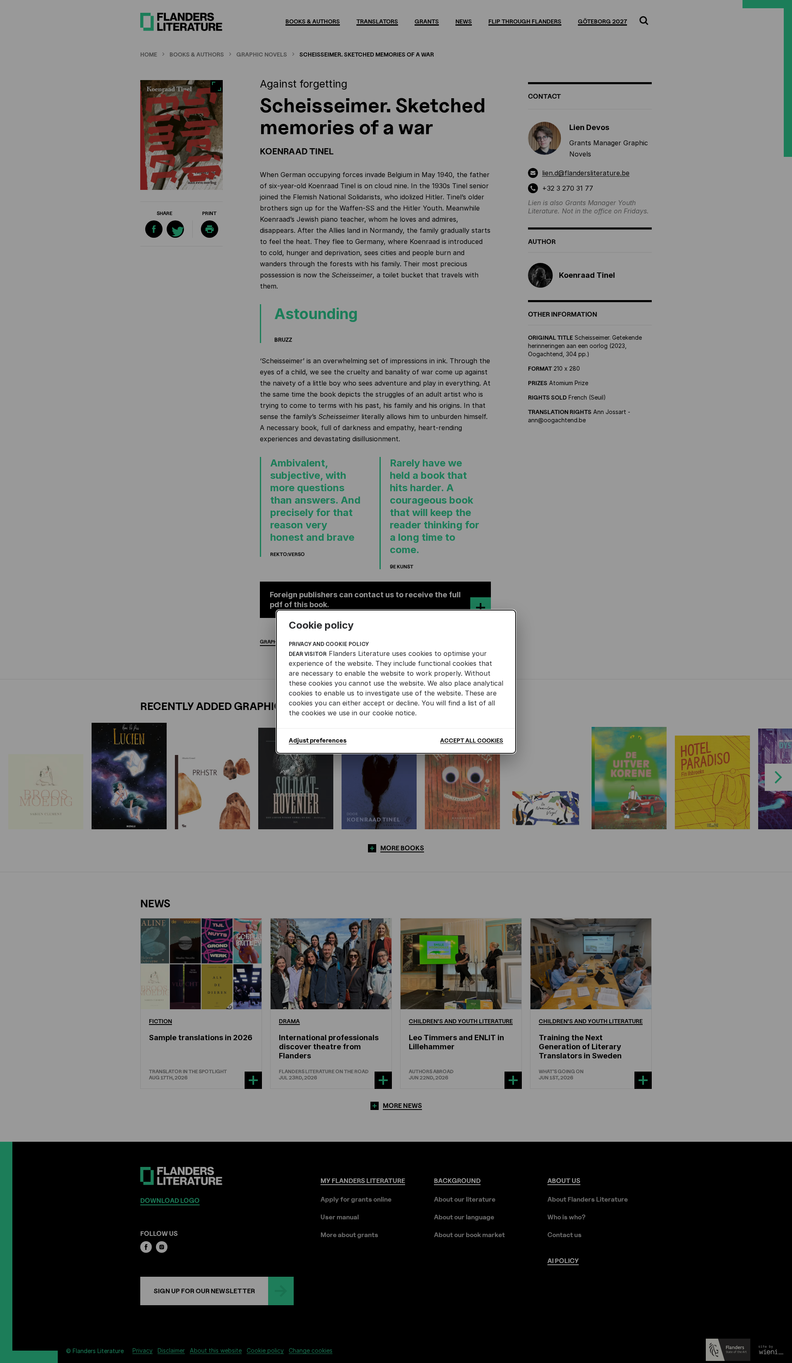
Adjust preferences (317, 740)
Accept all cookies (471, 740)
